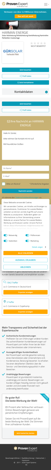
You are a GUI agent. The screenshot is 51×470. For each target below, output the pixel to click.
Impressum (25, 460)
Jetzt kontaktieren (26, 82)
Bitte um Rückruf (13, 183)
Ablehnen (25, 266)
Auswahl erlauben (25, 259)
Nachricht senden (25, 191)
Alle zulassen (25, 252)
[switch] (27, 235)
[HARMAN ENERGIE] (12, 52)
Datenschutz (40, 458)
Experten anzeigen (25, 292)
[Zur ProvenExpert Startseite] (15, 5)
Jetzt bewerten (25, 69)
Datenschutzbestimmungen (27, 197)
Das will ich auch (25, 16)
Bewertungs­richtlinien (12, 458)
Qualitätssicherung (28, 458)
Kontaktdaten (23, 91)
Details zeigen (37, 247)
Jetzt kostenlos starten (25, 433)
